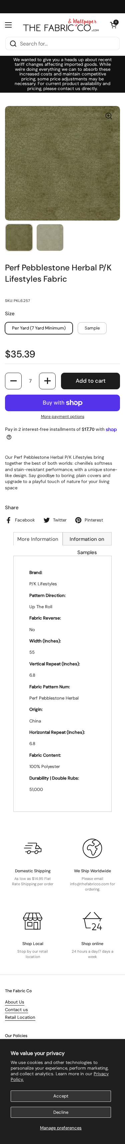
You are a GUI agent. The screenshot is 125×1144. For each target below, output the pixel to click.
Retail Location (20, 1017)
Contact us (16, 1009)
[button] (113, 25)
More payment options (62, 416)
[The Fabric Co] (61, 25)
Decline (60, 1112)
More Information (37, 539)
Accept (60, 1096)
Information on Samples (87, 540)
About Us (14, 1002)
